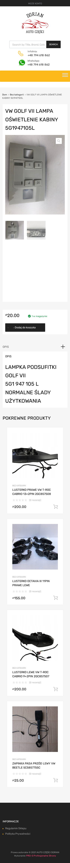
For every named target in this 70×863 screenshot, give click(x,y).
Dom (4, 94)
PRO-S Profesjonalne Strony (41, 855)
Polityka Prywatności (17, 833)
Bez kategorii (17, 94)
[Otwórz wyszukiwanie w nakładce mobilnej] (35, 44)
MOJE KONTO (35, 3)
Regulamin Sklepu (15, 828)
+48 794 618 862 (37, 55)
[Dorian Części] (35, 32)
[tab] (35, 347)
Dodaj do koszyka (25, 327)
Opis (6, 347)
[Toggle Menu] (65, 76)
